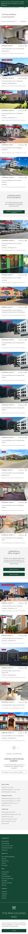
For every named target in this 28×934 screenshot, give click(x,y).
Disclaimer (4, 874)
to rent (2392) (11, 798)
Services (4, 858)
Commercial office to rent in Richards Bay (13, 48)
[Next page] (18, 747)
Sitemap (4, 885)
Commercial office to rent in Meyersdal (12, 81)
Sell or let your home (7, 845)
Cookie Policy (14, 926)
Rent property (5, 843)
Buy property (5, 841)
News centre (5, 861)
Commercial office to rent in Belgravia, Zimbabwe (12, 148)
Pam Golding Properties (8, 856)
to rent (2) (6, 805)
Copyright (4, 880)
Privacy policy (5, 871)
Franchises (4, 865)
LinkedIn (4, 896)
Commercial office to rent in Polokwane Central (12, 114)
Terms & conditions (7, 882)
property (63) (9, 821)
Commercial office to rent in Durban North (13, 705)
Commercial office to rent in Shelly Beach (13, 735)
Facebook (4, 891)
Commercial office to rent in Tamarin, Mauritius (12, 181)
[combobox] (12, 21)
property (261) (7, 816)
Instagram (4, 893)
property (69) (9, 819)
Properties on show (7, 847)
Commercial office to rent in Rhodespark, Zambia (13, 506)
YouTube (4, 898)
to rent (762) (11, 800)
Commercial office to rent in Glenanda (12, 606)
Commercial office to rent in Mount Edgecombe (11, 671)
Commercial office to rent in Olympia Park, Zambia (13, 343)
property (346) (8, 812)
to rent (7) (10, 803)
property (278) (11, 814)
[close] (26, 1)
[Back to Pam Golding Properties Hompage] (14, 908)
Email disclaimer (6, 876)
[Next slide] (26, 34)
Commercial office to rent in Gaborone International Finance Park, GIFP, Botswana (13, 311)
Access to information (7, 878)
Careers (4, 863)
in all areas (9, 792)
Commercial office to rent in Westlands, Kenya (12, 538)
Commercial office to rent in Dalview (11, 277)
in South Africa (8, 787)
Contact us (21, 46)
